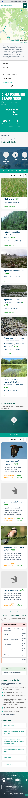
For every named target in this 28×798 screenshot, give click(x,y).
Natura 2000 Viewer (9, 725)
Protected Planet (8, 764)
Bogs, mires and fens (14, 170)
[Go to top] (26, 795)
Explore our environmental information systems (14, 787)
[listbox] (19, 1)
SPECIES (5, 71)
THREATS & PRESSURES (10, 74)
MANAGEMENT (7, 78)
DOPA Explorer (7, 757)
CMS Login (21, 793)
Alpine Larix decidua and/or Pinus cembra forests (12, 235)
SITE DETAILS (6, 63)
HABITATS (5, 67)
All (4, 170)
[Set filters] (25, 175)
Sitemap (16, 793)
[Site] (9, 5)
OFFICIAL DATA (7, 86)
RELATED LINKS (7, 82)
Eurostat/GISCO (23, 42)
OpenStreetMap (15, 40)
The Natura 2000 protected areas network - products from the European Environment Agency (14, 741)
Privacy (10, 793)
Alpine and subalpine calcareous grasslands (13, 302)
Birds (16, 434)
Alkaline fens (11, 199)
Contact (5, 793)
